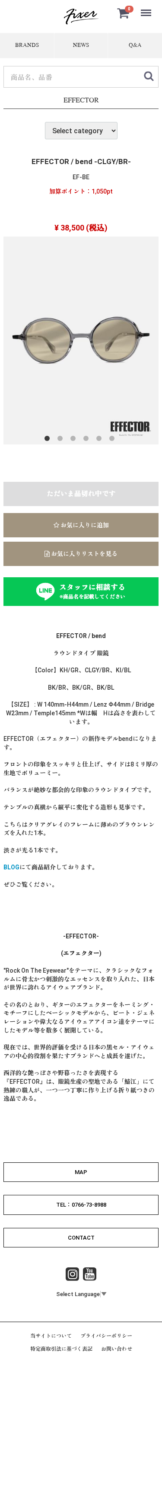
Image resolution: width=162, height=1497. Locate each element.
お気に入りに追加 (84, 525)
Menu (147, 8)
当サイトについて (51, 1336)
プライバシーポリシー (106, 1336)
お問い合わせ (116, 1349)
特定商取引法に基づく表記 (61, 1349)
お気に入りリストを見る (84, 553)
